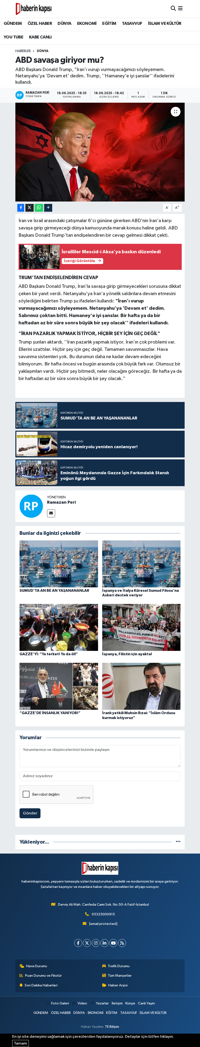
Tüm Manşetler (120, 975)
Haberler (23, 51)
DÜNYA (64, 23)
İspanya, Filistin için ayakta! (127, 654)
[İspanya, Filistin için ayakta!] (141, 627)
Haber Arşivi (118, 985)
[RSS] (122, 943)
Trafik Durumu (119, 966)
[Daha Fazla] (48, 208)
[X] (87, 943)
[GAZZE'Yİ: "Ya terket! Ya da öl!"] (59, 627)
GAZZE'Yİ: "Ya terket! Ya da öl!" (49, 654)
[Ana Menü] (180, 9)
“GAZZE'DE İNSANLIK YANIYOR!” (50, 713)
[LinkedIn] (104, 943)
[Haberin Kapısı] (33, 9)
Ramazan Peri (61, 502)
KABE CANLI (40, 37)
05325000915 (103, 914)
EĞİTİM (109, 23)
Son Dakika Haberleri (41, 985)
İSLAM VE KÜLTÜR (164, 23)
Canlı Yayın (146, 1003)
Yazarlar (102, 1003)
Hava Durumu (36, 966)
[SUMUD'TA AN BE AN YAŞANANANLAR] (59, 564)
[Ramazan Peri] (31, 506)
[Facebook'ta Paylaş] (20, 208)
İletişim (117, 1003)
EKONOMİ (87, 23)
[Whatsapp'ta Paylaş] (39, 208)
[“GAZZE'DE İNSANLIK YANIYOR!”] (59, 686)
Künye (130, 1003)
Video (82, 1003)
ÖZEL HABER (40, 23)
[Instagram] (96, 943)
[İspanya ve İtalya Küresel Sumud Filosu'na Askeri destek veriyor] (141, 564)
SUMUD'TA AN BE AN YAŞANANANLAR (54, 590)
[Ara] (173, 9)
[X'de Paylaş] (29, 208)
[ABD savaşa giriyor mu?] (100, 152)
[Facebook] (78, 943)
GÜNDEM (13, 23)
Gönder (30, 813)
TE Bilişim (112, 1027)
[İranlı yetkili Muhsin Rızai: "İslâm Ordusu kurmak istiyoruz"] (141, 686)
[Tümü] (178, 842)
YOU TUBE (13, 37)
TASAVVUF (132, 23)
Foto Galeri (60, 1003)
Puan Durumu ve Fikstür (43, 975)
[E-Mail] (51, 513)
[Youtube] (113, 943)
